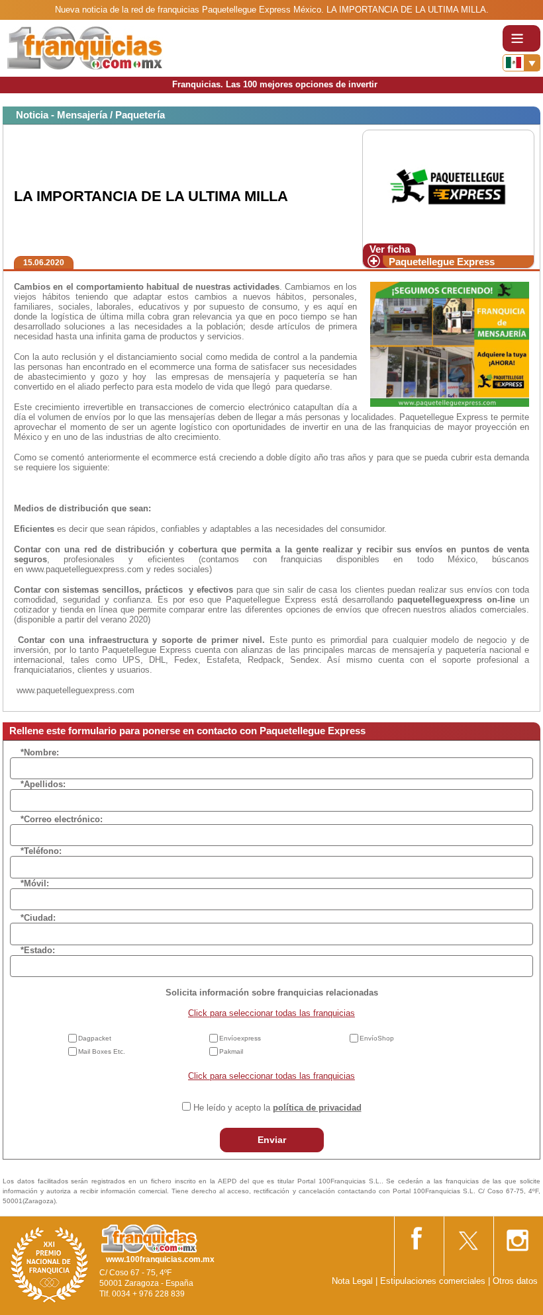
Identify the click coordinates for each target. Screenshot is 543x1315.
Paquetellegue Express (442, 261)
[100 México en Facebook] (418, 1236)
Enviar (272, 1139)
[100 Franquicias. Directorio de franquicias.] (85, 47)
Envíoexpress (240, 1038)
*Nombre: (40, 752)
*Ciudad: (38, 918)
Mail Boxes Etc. (101, 1051)
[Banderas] (521, 62)
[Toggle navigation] (521, 38)
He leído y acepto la (277, 1108)
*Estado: (38, 950)
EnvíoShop (377, 1038)
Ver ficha (390, 249)
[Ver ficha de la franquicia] (448, 186)
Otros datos (515, 1281)
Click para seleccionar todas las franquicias (271, 1013)
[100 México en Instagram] (517, 1237)
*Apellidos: (43, 784)
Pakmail (231, 1051)
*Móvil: (35, 883)
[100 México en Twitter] (467, 1236)
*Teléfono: (41, 851)
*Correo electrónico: (62, 819)
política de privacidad (317, 1108)
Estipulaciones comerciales (434, 1281)
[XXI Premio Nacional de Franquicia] (49, 1264)
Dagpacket (94, 1038)
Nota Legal (352, 1281)
